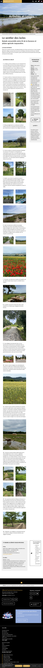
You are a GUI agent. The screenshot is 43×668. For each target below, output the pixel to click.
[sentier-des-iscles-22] (21, 474)
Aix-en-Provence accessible (7, 638)
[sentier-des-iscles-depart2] (8, 100)
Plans (3, 644)
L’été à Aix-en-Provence (7, 659)
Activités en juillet (6, 657)
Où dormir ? (4, 646)
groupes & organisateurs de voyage (14, 585)
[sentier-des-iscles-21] (8, 474)
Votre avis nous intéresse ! (8, 603)
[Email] (16, 599)
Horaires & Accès (6, 599)
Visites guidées (5, 648)
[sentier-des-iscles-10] (21, 196)
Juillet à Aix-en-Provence (8, 654)
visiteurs (4, 585)
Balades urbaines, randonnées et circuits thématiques (19, 34)
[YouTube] (37, 593)
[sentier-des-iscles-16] (8, 359)
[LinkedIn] (31, 597)
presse (33, 585)
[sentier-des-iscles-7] (8, 169)
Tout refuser (26, 665)
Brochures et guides (6, 642)
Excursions (4, 649)
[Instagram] (34, 593)
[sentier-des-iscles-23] (8, 489)
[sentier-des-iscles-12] (8, 240)
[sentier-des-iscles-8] (21, 169)
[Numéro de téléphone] (13, 599)
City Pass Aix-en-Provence (7, 651)
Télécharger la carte (36, 120)
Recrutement (4, 631)
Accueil (3, 34)
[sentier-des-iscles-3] (21, 100)
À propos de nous (5, 630)
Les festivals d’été (6, 660)
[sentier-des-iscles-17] (21, 359)
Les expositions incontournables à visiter (11, 662)
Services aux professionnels (7, 634)
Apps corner (4, 637)
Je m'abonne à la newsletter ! (36, 604)
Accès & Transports (6, 645)
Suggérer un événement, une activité (9, 636)
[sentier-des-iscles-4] (21, 115)
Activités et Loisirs (8, 34)
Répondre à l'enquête (22, 620)
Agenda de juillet (6, 656)
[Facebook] (31, 593)
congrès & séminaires (26, 585)
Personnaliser (34, 665)
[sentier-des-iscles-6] (8, 115)
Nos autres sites (5, 633)
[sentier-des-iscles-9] (8, 196)
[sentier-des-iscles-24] (21, 489)
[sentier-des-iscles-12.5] (21, 240)
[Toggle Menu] (1, 1)
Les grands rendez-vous (7, 663)
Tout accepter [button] (18, 665)
